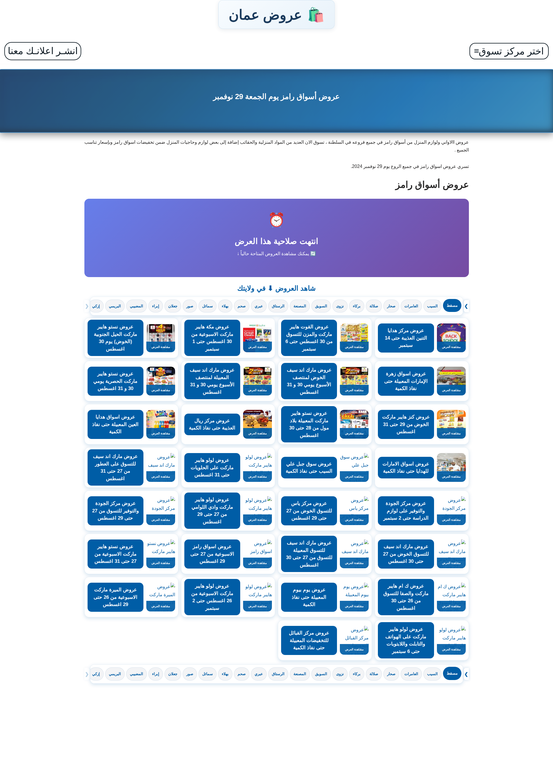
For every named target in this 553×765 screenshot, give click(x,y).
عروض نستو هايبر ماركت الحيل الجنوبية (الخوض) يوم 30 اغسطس (115, 338)
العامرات (411, 306)
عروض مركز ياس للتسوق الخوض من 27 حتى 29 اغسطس (309, 511)
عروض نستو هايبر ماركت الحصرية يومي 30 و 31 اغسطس (115, 381)
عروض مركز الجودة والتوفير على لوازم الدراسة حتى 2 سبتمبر (406, 511)
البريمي (115, 306)
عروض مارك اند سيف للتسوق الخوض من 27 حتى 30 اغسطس (406, 554)
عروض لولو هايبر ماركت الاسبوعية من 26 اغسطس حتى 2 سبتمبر (212, 597)
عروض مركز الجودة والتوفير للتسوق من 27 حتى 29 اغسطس (115, 511)
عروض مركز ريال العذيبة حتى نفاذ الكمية (212, 424)
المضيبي (136, 306)
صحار (391, 306)
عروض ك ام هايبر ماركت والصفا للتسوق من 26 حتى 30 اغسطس (406, 597)
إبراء (155, 306)
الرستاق (278, 306)
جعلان (172, 306)
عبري (259, 306)
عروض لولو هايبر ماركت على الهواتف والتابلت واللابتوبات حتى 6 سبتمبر (405, 640)
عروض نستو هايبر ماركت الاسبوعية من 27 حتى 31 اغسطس (115, 554)
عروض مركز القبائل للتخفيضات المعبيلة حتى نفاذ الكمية (309, 640)
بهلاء (225, 306)
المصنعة (299, 306)
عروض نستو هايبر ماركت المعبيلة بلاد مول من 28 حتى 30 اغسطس (309, 424)
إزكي (96, 306)
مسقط (452, 305)
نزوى (340, 306)
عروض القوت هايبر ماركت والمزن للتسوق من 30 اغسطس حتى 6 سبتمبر (309, 338)
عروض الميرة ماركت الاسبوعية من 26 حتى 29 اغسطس (115, 597)
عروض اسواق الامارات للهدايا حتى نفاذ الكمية (405, 467)
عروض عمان (276, 14)
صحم (242, 306)
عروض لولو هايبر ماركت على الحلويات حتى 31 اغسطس (212, 467)
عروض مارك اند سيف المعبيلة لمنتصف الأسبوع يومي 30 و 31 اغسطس (212, 381)
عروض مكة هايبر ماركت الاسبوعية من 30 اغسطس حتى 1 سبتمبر (212, 338)
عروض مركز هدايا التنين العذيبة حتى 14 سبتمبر (406, 338)
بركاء (357, 306)
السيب (432, 306)
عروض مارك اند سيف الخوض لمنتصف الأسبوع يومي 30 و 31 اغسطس (309, 381)
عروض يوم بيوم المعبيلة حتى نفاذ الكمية (309, 597)
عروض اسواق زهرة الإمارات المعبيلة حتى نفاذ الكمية (406, 381)
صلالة (374, 306)
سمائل (207, 306)
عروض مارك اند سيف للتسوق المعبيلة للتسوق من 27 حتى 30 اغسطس (309, 554)
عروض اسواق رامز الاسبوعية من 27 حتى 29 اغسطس (212, 554)
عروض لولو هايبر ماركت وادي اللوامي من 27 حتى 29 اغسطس (212, 510)
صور (189, 306)
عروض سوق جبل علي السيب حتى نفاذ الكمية (309, 467)
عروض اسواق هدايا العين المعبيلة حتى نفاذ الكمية (115, 424)
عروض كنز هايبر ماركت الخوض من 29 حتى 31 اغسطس (406, 424)
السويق (321, 306)
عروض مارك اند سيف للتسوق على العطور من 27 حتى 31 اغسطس (115, 467)
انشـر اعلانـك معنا (43, 51)
